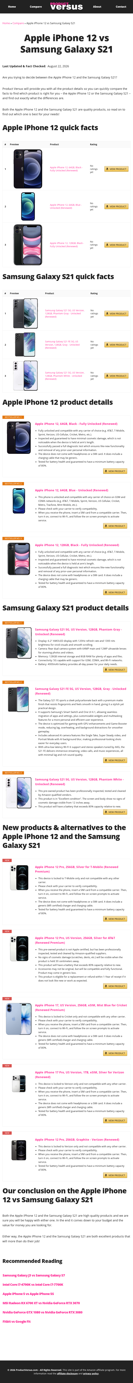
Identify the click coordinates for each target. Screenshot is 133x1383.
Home (12, 6)
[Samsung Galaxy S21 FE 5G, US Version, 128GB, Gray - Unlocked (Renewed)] (25, 344)
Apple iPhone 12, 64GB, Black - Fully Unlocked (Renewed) (66, 169)
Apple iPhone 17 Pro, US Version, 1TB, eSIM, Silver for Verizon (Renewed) (79, 1074)
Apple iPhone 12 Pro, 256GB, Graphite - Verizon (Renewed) (77, 1139)
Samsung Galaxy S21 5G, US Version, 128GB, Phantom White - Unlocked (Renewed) (64, 375)
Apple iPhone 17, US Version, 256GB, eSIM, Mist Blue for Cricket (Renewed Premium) (81, 1007)
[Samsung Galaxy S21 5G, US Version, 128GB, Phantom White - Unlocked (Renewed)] (25, 376)
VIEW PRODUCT (118, 169)
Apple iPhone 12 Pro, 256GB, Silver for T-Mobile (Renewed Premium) (76, 869)
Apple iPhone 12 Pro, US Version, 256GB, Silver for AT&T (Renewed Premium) (75, 940)
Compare (36, 6)
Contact (121, 6)
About (97, 6)
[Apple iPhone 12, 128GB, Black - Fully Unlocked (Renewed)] (28, 244)
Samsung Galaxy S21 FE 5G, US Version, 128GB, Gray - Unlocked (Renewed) (62, 344)
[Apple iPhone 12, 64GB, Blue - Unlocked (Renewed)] (28, 206)
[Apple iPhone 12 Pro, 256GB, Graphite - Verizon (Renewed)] (19, 1150)
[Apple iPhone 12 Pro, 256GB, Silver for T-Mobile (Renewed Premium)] (19, 878)
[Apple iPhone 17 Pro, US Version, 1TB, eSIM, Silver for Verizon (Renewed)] (19, 1083)
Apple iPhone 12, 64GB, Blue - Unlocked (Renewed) (66, 206)
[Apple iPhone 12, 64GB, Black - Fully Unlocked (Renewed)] (28, 169)
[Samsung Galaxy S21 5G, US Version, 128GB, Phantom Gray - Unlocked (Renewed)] (25, 313)
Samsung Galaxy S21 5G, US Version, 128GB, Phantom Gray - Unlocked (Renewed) (64, 313)
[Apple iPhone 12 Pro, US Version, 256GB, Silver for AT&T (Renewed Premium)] (19, 949)
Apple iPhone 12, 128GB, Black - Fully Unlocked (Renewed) (67, 245)
